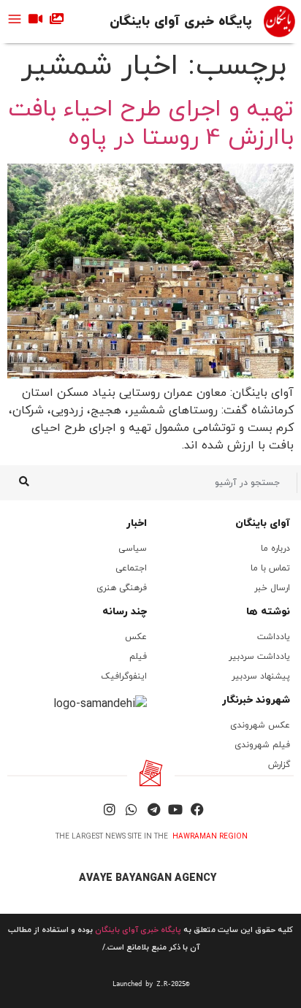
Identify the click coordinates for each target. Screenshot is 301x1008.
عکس (136, 637)
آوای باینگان (262, 523)
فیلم (138, 657)
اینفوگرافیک (124, 676)
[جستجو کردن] (24, 483)
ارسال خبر (272, 588)
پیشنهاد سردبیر (261, 676)
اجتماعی (131, 568)
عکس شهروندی (260, 725)
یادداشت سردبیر (259, 657)
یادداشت (273, 637)
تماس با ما (270, 568)
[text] (150, 984)
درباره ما (275, 548)
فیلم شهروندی (262, 745)
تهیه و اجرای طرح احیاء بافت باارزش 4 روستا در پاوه (151, 123)
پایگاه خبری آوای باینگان (181, 21)
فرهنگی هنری (121, 588)
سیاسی (132, 548)
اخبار (136, 523)
